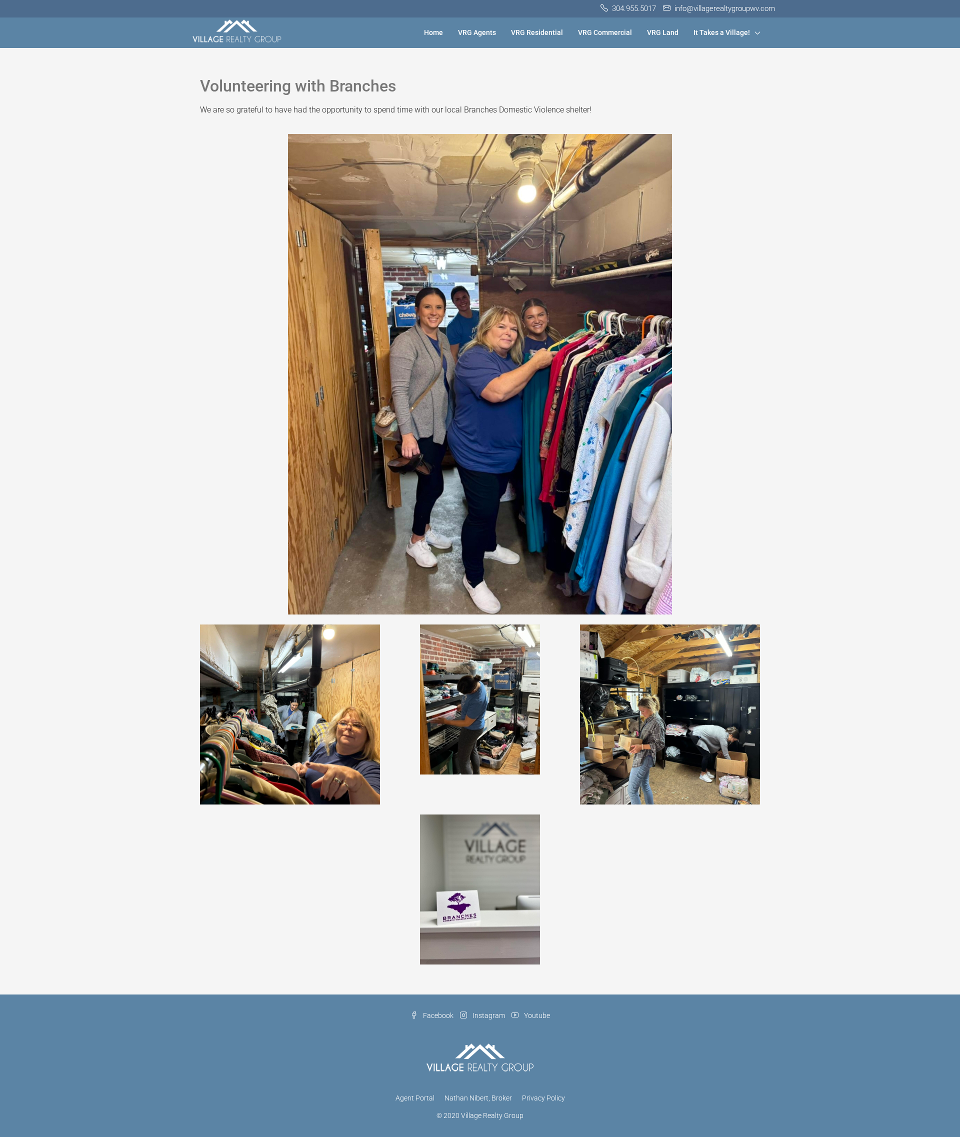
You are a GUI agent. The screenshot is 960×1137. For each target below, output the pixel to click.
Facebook (438, 1016)
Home (433, 32)
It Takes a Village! (722, 32)
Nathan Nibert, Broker (478, 1098)
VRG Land (662, 32)
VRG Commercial (605, 32)
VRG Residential (537, 32)
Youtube (536, 1016)
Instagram (488, 1016)
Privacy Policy (543, 1098)
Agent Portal (415, 1098)
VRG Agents (477, 32)
